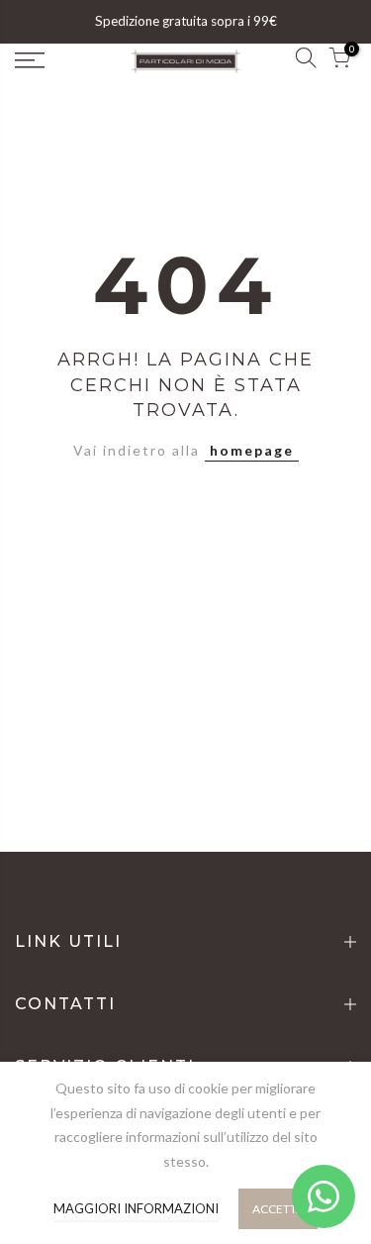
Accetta (278, 1208)
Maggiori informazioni (136, 1208)
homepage (252, 450)
